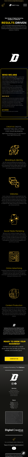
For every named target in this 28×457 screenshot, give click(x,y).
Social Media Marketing (14, 392)
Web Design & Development (14, 391)
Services (14, 388)
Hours (14, 400)
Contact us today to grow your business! (10, 111)
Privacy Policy (19, 456)
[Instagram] (12, 383)
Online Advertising (13, 394)
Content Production (14, 395)
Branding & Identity (14, 390)
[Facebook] (15, 383)
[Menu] (25, 5)
